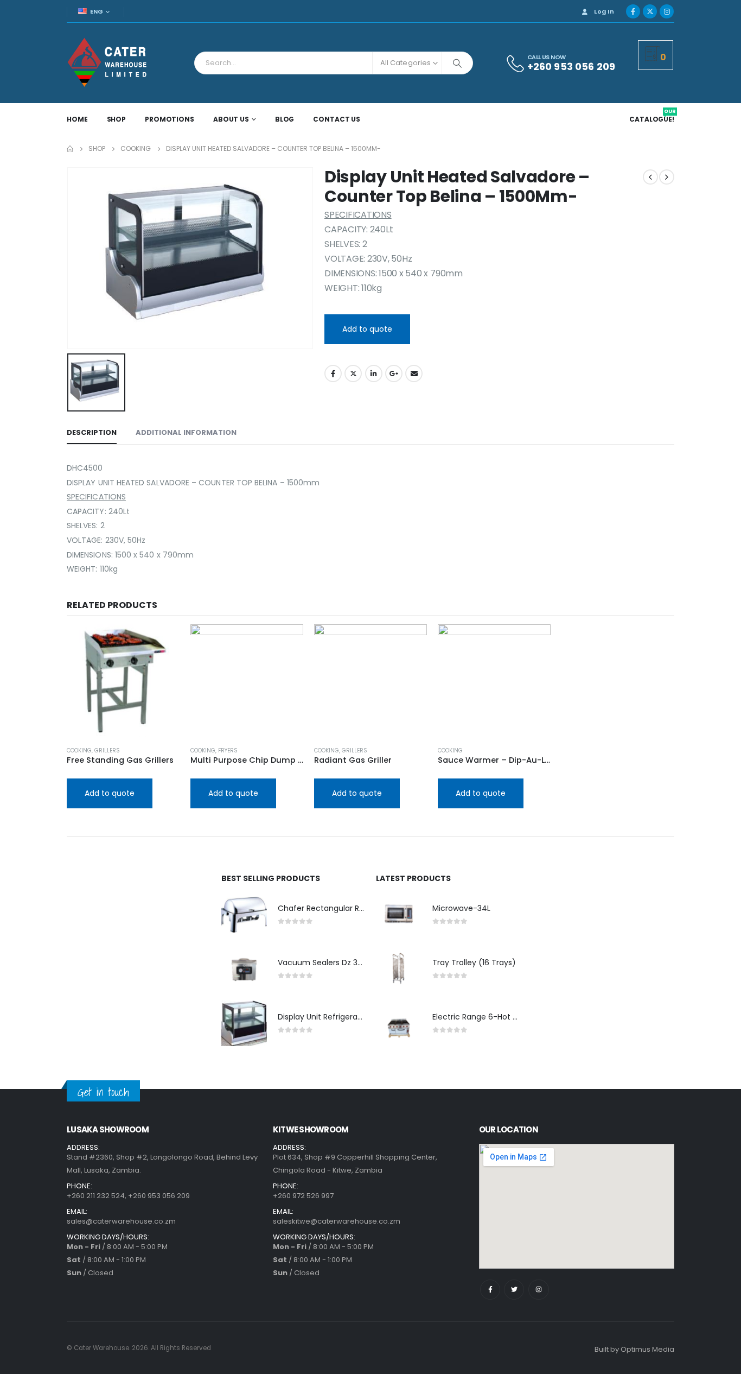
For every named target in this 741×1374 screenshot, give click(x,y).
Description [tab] (92, 432)
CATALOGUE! (652, 119)
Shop (116, 119)
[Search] (457, 63)
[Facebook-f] (490, 1290)
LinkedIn (373, 373)
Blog (285, 119)
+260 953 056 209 (159, 1196)
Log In (604, 11)
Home (77, 119)
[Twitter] (514, 1290)
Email (414, 373)
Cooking (79, 750)
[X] (650, 11)
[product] (123, 680)
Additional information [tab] (186, 432)
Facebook (333, 373)
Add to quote (367, 329)
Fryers (228, 750)
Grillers (107, 750)
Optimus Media (647, 1349)
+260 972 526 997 (303, 1196)
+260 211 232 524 (96, 1196)
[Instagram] (667, 11)
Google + (394, 373)
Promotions (169, 119)
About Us (231, 119)
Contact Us (336, 119)
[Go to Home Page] (70, 148)
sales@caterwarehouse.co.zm (121, 1221)
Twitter (353, 373)
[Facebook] (633, 11)
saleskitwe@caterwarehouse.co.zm (336, 1221)
